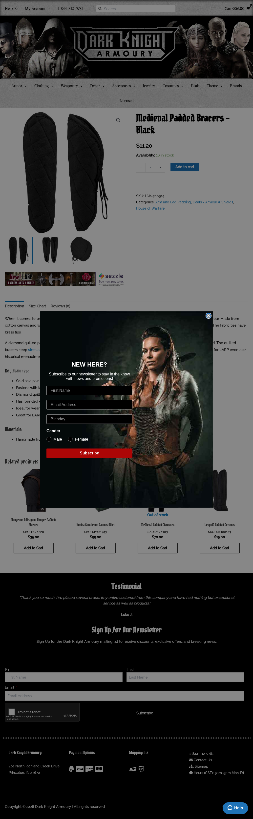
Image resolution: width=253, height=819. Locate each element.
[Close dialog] (208, 315)
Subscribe (89, 453)
